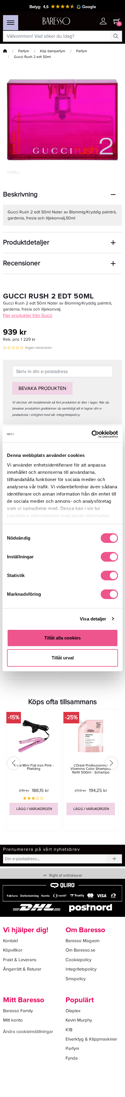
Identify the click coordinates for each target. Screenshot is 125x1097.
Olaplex (73, 1010)
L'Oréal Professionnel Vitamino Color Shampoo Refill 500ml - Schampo (90, 768)
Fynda (72, 1058)
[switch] (109, 557)
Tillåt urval (63, 657)
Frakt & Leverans (19, 959)
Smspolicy (76, 978)
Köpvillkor (12, 950)
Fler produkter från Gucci (27, 315)
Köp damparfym (52, 51)
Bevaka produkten (42, 388)
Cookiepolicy (78, 959)
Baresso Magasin (83, 940)
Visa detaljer (93, 618)
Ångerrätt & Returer (22, 969)
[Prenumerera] (114, 858)
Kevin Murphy (79, 1020)
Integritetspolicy (81, 969)
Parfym (23, 51)
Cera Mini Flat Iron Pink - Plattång (34, 767)
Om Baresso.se (80, 950)
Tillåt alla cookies (62, 637)
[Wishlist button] (91, 21)
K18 (69, 1029)
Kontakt (10, 940)
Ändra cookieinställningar (28, 1031)
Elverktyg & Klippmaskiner (91, 1039)
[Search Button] (116, 36)
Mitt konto (13, 1020)
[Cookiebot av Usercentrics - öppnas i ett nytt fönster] (91, 434)
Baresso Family (18, 1010)
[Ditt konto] (103, 22)
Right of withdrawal (62, 875)
